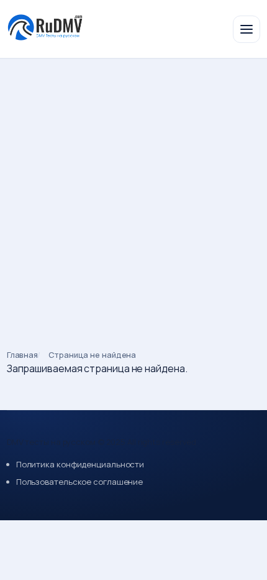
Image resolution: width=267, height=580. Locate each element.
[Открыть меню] (246, 29)
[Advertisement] (133, 198)
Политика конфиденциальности (80, 464)
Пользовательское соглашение (79, 481)
